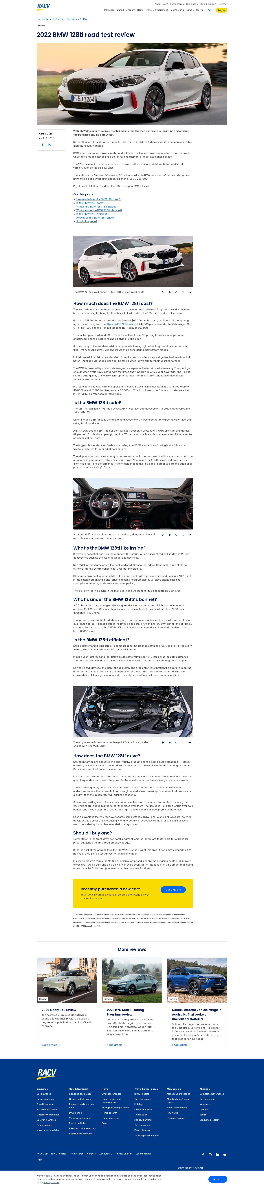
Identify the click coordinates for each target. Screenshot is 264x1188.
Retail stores (177, 4)
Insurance (109, 10)
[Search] (209, 10)
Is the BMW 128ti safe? (90, 203)
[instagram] (210, 1154)
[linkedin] (217, 1154)
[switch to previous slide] (163, 292)
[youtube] (224, 1154)
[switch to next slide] (189, 292)
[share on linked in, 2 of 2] (49, 144)
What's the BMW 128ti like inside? (96, 207)
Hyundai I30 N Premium (121, 324)
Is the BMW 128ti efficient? (92, 214)
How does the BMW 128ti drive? (95, 218)
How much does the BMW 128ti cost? (98, 199)
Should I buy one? (86, 221)
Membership (177, 10)
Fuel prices (192, 4)
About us (205, 1089)
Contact (223, 4)
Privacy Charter (51, 1183)
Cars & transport (126, 10)
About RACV (161, 4)
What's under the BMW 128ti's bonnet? (99, 210)
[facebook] (202, 1154)
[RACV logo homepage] (43, 7)
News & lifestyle (195, 10)
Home (140, 10)
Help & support (208, 4)
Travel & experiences (157, 10)
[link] (47, 1074)
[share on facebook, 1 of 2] (42, 144)
